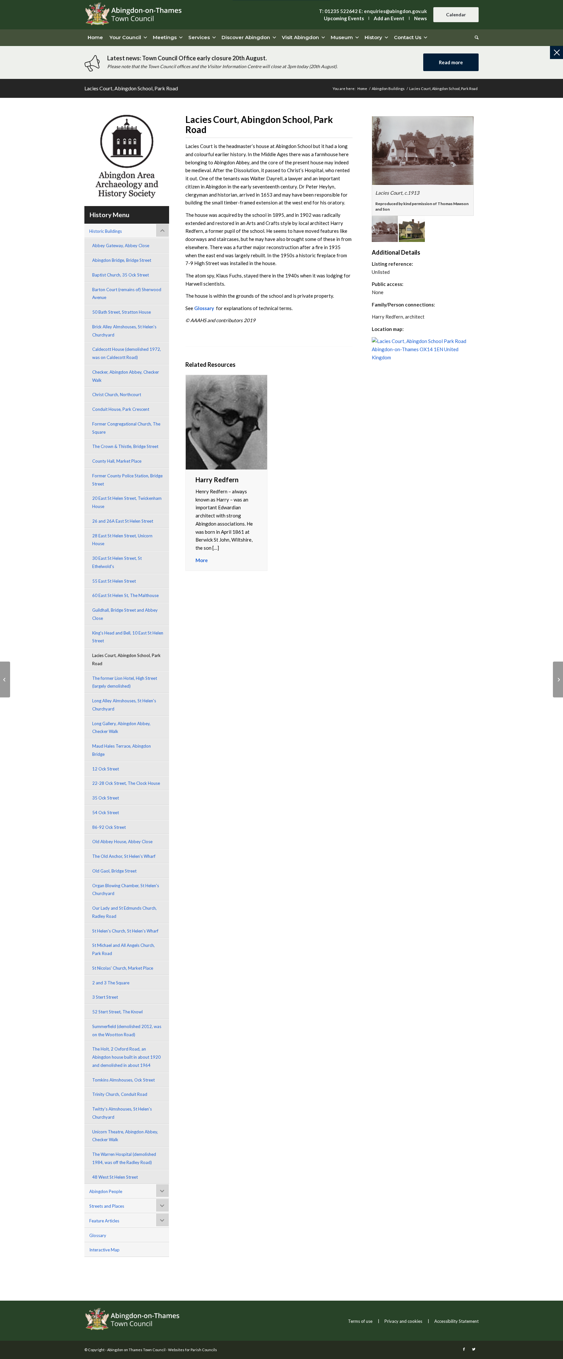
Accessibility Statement (456, 1321)
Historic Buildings (105, 231)
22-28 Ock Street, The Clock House (126, 783)
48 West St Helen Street (115, 1177)
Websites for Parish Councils (192, 1350)
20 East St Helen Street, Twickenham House (127, 502)
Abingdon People (105, 1191)
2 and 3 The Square (110, 982)
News (420, 18)
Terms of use (360, 1321)
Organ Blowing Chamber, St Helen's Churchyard (125, 889)
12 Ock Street (105, 768)
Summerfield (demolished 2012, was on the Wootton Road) (126, 1030)
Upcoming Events (344, 18)
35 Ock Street (105, 797)
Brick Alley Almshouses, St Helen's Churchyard (124, 330)
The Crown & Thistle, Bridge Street (125, 446)
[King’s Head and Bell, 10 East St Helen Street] (5, 679)
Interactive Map (104, 1249)
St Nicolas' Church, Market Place (122, 968)
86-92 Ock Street (109, 827)
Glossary (97, 1235)
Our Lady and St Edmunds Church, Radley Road (124, 912)
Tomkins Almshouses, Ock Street (123, 1080)
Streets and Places (106, 1206)
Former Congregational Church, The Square (126, 428)
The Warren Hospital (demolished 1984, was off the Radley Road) (124, 1158)
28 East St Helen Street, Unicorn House (122, 539)
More (201, 560)
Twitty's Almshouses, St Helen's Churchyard (122, 1113)
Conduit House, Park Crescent (120, 409)
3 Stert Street (105, 997)
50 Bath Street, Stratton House (121, 312)
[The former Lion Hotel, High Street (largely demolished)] (558, 679)
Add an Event (389, 18)
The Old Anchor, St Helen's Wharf (123, 856)
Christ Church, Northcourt (116, 394)
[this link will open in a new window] (422, 150)
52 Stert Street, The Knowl (117, 1011)
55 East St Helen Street (114, 581)
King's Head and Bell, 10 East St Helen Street (127, 637)
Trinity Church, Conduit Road (119, 1094)
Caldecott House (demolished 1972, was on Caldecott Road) (126, 353)
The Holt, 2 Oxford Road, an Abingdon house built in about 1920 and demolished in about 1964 (126, 1057)
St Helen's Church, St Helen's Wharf (125, 930)
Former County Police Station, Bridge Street (127, 479)
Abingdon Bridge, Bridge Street (121, 260)
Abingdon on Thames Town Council (136, 1350)
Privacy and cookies (403, 1321)
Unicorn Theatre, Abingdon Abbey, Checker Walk (125, 1135)
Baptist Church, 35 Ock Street (120, 274)
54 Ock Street (105, 812)
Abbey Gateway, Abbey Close (120, 245)
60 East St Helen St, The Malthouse (125, 595)
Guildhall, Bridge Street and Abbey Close (125, 614)
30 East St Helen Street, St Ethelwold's (117, 562)
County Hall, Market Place (116, 461)
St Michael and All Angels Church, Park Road (123, 949)
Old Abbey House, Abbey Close (122, 841)
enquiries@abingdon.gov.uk (395, 11)
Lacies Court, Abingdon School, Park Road (131, 88)
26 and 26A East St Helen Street (122, 521)
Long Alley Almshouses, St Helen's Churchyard (124, 704)
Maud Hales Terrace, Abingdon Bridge (121, 750)
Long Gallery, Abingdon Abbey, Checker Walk (121, 727)
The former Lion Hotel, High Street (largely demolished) (124, 682)
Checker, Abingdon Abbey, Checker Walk (125, 376)
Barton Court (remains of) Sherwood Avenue (126, 293)
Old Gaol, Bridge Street (114, 871)
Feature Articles (104, 1220)
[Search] (475, 37)
